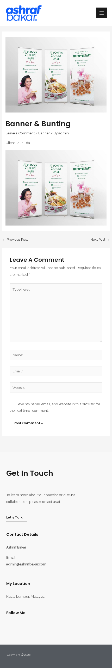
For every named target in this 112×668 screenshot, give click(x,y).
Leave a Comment (20, 133)
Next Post (100, 239)
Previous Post (15, 239)
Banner (44, 133)
